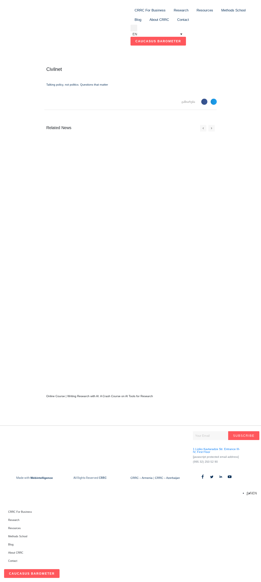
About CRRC (159, 20)
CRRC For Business (150, 10)
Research (181, 10)
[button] (133, 28)
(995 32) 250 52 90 (205, 461)
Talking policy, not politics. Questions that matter (77, 84)
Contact (183, 20)
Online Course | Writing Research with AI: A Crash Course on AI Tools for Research (99, 396)
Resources (205, 10)
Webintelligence (41, 477)
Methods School (233, 10)
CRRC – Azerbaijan (167, 477)
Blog (138, 20)
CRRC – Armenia (141, 477)
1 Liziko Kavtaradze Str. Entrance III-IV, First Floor (216, 450)
